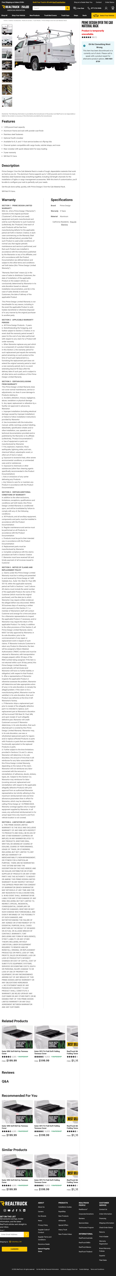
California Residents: (64, 223)
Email (2, 1230)
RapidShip (62, 1211)
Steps (76, 15)
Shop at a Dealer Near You (83, 2)
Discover (4, 21)
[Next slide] (75, 1044)
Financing (102, 1218)
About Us (41, 1207)
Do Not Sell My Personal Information (47, 1269)
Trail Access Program (86, 1227)
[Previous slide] (4, 1044)
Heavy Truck (62, 1230)
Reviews (82, 1218)
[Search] (67, 8)
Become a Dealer (44, 1244)
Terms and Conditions (97, 1269)
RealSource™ (83, 1209)
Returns (102, 1232)
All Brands (62, 1220)
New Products (35, 15)
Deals (85, 15)
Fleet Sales (103, 1260)
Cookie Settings (84, 1269)
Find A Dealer (103, 1236)
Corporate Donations (86, 1214)
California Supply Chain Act (69, 1269)
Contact (99, 2)
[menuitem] (4, 16)
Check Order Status (106, 1227)
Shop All (4, 15)
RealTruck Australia (85, 1238)
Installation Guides (65, 1207)
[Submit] (26, 1234)
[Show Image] (7, 29)
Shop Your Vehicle (18, 15)
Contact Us (103, 1209)
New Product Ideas (65, 1234)
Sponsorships (83, 1223)
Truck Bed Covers (50, 15)
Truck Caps (65, 15)
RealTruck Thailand (85, 1252)
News (40, 1220)
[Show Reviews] (89, 37)
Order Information (105, 1214)
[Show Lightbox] (45, 47)
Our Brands (42, 1216)
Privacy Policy (43, 1225)
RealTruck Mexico (85, 1247)
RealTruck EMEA (84, 1242)
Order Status (109, 2)
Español (102, 1256)
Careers (41, 1211)
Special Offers (63, 1225)
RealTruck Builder (58, 2)
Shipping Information (106, 1223)
